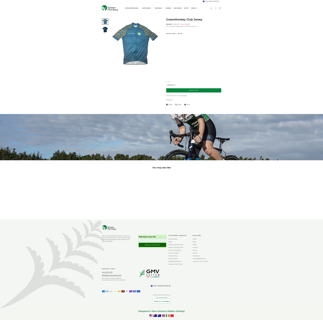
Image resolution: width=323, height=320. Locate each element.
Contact (194, 8)
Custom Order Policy (175, 264)
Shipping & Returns (174, 261)
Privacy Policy (173, 256)
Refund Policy (173, 258)
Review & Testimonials (175, 247)
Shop (194, 242)
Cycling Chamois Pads (175, 244)
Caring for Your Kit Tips (200, 261)
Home (195, 239)
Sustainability (172, 239)
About (195, 244)
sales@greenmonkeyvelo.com (111, 275)
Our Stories (177, 8)
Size (168, 81)
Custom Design (173, 253)
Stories (195, 250)
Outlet (186, 8)
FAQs (170, 242)
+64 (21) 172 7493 (107, 272)
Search (195, 253)
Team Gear (158, 8)
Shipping (178, 26)
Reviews (168, 8)
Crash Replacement (199, 258)
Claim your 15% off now (152, 245)
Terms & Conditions (174, 250)
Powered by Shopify (161, 297)
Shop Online (146, 8)
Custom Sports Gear (132, 8)
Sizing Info (196, 256)
